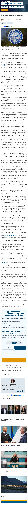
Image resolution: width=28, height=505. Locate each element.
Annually (19, 342)
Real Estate (10, 23)
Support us (4, 9)
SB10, (5, 64)
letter (3, 262)
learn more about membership (18, 355)
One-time (9, 342)
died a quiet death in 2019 (9, 235)
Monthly (14, 342)
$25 (20, 347)
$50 (8, 352)
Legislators (4, 6)
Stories (10, 3)
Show (14, 502)
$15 (8, 347)
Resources (12, 6)
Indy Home (4, 3)
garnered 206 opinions (9, 123)
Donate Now (14, 360)
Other (20, 352)
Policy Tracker (18, 3)
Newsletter (20, 6)
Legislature (3, 23)
